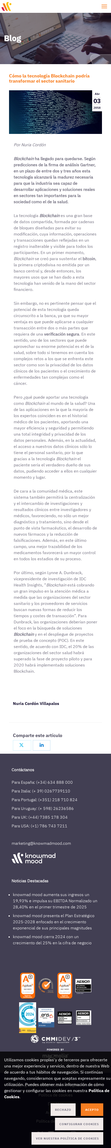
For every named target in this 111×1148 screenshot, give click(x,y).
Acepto (92, 1110)
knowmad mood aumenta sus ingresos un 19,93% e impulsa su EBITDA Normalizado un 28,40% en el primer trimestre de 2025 (55, 900)
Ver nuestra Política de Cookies (67, 1138)
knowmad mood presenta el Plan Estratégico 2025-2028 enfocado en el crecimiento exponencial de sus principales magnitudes (53, 921)
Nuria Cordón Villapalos (36, 703)
